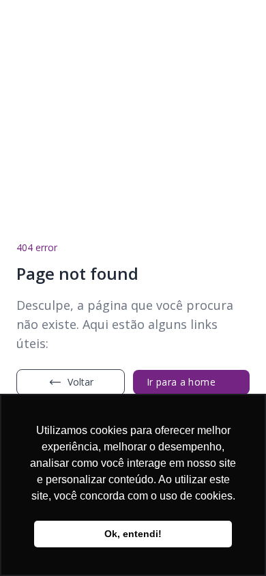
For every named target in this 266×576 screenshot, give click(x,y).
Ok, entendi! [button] (133, 533)
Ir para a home (181, 381)
